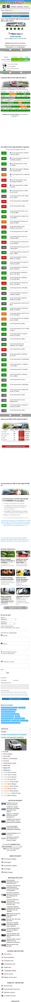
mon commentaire (15, 699)
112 (9, 777)
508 (11, 10)
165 (9, 775)
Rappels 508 (6, 768)
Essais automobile (9, 957)
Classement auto (8, 960)
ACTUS (27, 7)
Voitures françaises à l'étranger (9, 709)
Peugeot (7, 10)
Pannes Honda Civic (19, 718)
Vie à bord (6, 761)
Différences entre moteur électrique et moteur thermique (22, 579)
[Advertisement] (15, 131)
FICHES (14, 7)
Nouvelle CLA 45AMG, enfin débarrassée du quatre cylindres (12, 924)
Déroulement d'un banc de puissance (10, 714)
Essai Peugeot (7, 862)
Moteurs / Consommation (10, 758)
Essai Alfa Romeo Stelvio (7, 718)
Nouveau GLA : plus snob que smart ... (13, 919)
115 (9, 779)
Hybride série (22, 707)
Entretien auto (8, 986)
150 (10, 786)
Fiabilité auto (7, 967)
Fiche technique (7, 754)
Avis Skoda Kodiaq (6, 720)
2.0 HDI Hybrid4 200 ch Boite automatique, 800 (18, 180)
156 (9, 772)
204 (9, 795)
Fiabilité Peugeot (8, 872)
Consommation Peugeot (10, 865)
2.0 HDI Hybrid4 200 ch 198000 (19, 174)
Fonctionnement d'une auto (12, 989)
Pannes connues (8, 974)
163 (9, 788)
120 (10, 781)
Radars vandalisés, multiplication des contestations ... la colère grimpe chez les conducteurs (7, 599)
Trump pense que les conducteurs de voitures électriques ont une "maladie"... (13, 909)
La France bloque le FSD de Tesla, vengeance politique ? (13, 929)
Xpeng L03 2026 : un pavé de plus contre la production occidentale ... (13, 940)
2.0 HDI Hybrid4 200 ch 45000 (17, 384)
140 (9, 784)
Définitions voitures (9, 992)
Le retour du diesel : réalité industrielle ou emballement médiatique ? (13, 828)
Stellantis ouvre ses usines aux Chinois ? (12, 803)
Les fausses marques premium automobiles (7, 578)
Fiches (2, 10)
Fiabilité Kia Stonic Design (7, 716)
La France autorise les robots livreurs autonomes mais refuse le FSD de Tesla (13, 902)
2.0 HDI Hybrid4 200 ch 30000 (17, 201)
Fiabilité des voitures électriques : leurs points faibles (22, 560)
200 (11, 793)
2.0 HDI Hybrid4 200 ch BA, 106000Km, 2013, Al (17, 344)
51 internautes (16, 35)
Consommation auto (9, 964)
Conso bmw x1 (24, 720)
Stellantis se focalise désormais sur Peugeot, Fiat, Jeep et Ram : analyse (13, 809)
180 (10, 791)
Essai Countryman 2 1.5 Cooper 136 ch (11, 722)
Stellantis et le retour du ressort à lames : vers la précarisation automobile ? (13, 821)
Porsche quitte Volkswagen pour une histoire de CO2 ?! (12, 881)
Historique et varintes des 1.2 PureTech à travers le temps (12, 838)
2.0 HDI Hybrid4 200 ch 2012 (17, 231)
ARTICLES (20, 7)
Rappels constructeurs (10, 977)
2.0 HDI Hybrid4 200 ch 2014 (17, 369)
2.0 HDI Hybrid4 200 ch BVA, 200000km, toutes (17, 227)
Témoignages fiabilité (10, 970)
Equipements (7, 770)
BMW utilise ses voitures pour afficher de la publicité (13, 915)
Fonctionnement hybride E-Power (9, 707)
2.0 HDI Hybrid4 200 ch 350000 (18, 359)
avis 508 (6, 756)
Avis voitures (7, 954)
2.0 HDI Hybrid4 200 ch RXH (17, 288)
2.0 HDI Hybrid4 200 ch (16, 206)
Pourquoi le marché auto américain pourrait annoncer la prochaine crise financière (13, 888)
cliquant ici (15, 116)
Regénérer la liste (15, 608)
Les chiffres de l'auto (10, 996)
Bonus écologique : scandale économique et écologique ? (8, 560)
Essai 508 (5, 751)
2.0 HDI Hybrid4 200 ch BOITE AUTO (19, 303)
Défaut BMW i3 (15, 720)
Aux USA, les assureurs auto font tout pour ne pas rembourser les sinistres (13, 895)
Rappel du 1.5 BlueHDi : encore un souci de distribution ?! (12, 815)
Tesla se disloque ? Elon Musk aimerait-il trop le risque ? (13, 935)
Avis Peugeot (7, 869)
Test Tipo (17, 716)
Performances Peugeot (9, 859)
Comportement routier (9, 763)
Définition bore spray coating (8, 712)
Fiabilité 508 (6, 765)
